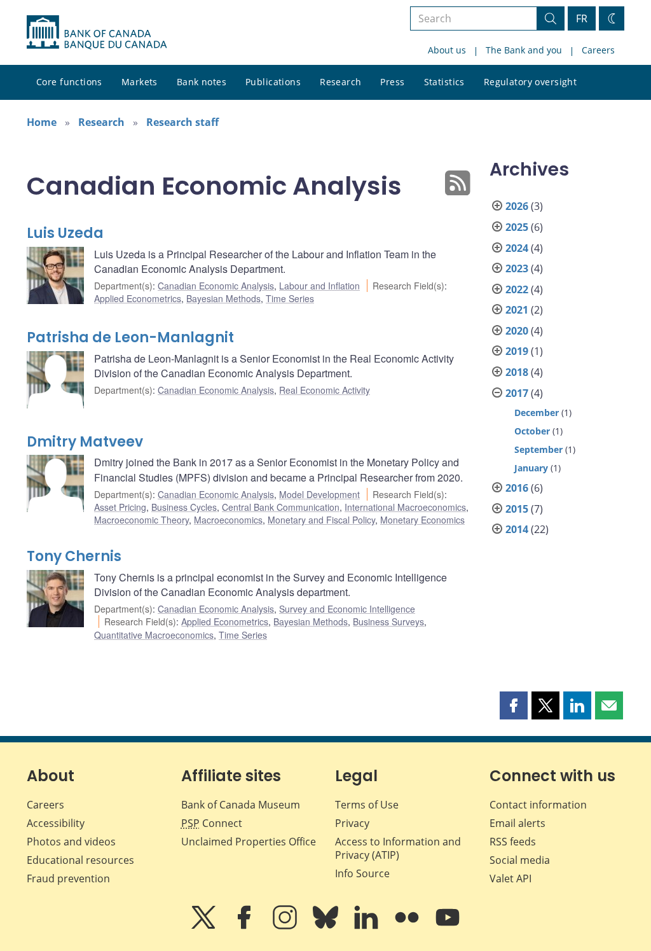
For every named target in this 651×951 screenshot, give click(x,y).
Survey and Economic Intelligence (347, 608)
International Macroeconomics (405, 507)
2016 (516, 488)
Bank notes (201, 82)
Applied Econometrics (137, 298)
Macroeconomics (228, 519)
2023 (516, 268)
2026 (516, 206)
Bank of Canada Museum (240, 805)
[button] (514, 705)
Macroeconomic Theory (141, 519)
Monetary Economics (422, 519)
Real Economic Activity (324, 390)
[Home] (97, 32)
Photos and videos (71, 842)
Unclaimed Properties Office (248, 842)
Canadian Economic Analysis (216, 285)
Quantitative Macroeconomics (154, 634)
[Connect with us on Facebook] (245, 926)
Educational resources (80, 860)
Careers (598, 50)
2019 (516, 351)
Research (340, 82)
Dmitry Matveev (85, 442)
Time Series (290, 298)
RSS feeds (513, 842)
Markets (139, 82)
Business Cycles (184, 507)
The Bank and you (524, 50)
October (532, 431)
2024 (516, 248)
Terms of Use (367, 805)
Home (42, 122)
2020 (516, 331)
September (538, 449)
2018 (516, 372)
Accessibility (56, 823)
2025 (516, 227)
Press (392, 82)
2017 (516, 393)
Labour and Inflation (319, 285)
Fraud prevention (68, 878)
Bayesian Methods (223, 298)
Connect (211, 823)
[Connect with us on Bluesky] (326, 926)
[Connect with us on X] (204, 926)
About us (447, 50)
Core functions (69, 82)
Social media (520, 860)
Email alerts (517, 823)
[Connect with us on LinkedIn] (367, 926)
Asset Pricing (120, 507)
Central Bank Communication (280, 507)
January (531, 468)
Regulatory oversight (530, 82)
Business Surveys (388, 621)
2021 (516, 310)
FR (581, 18)
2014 (516, 529)
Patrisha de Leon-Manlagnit (130, 337)
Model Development (319, 494)
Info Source (362, 873)
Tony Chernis (74, 556)
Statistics (444, 82)
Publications (273, 82)
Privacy (352, 823)
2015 (516, 509)
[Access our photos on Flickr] (408, 926)
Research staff (182, 122)
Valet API (510, 878)
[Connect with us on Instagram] (286, 926)
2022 (516, 289)
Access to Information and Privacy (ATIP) (398, 848)
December (536, 412)
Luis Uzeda (65, 233)
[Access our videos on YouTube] (447, 926)
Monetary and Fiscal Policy (321, 519)
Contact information (538, 805)
